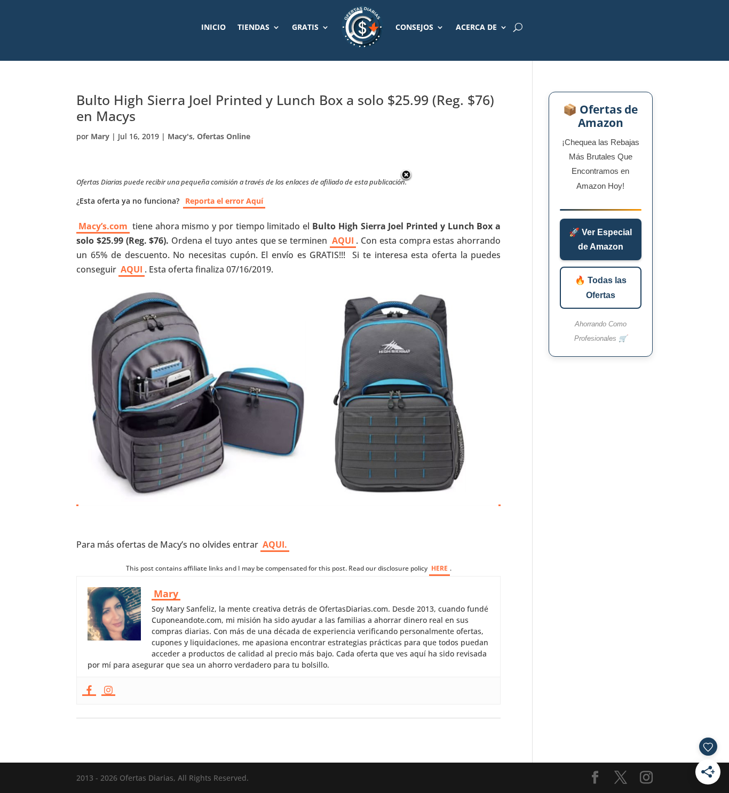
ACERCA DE (476, 27)
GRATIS (305, 27)
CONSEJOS (414, 27)
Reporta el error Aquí (224, 201)
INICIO (213, 27)
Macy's (180, 136)
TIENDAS (253, 27)
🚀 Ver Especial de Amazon (600, 239)
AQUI (343, 240)
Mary (100, 136)
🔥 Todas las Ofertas (601, 287)
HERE (439, 568)
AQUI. (275, 544)
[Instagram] (108, 690)
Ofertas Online (223, 136)
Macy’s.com (103, 226)
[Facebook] (89, 690)
